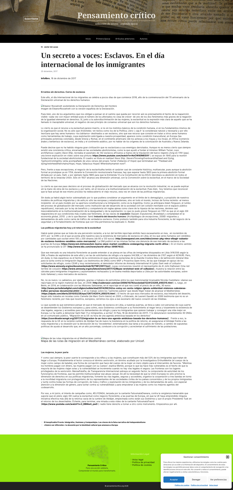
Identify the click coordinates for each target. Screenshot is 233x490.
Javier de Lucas (51, 47)
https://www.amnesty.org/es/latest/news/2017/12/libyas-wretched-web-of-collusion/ (108, 268)
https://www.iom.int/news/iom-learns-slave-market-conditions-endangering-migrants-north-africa (114, 244)
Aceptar (174, 479)
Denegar (196, 479)
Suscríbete (31, 18)
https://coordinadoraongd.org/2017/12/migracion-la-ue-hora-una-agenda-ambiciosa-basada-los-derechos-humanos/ (105, 318)
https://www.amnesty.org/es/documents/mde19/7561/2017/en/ (76, 266)
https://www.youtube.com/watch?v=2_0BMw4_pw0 (69, 404)
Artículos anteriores (124, 38)
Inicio (88, 38)
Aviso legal (213, 485)
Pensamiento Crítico (97, 465)
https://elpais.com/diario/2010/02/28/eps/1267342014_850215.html (78, 293)
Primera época (103, 38)
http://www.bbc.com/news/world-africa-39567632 (95, 246)
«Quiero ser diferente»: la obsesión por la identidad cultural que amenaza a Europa (81, 425)
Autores (143, 38)
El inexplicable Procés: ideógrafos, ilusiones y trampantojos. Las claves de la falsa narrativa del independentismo (94, 422)
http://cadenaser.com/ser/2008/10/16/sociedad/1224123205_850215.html (133, 282)
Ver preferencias (218, 479)
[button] (227, 457)
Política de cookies (182, 485)
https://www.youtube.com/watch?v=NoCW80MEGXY (121, 155)
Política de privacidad (199, 485)
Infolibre (45, 78)
